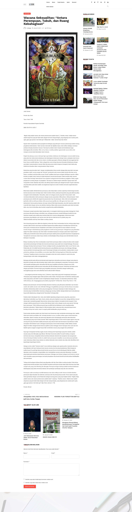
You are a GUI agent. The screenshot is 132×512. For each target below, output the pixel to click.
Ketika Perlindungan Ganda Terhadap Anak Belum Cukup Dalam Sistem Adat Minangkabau (100, 67)
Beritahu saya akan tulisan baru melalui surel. (37, 482)
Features (27, 13)
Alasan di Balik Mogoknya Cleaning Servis (88, 30)
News (53, 2)
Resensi (74, 2)
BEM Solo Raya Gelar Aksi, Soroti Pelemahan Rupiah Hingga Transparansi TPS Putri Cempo (100, 100)
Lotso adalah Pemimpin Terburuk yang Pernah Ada (100, 83)
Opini (68, 2)
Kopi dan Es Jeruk (102, 27)
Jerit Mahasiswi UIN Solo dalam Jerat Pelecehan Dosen (31, 437)
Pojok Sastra (61, 2)
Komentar (26, 461)
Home (48, 2)
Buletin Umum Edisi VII (50, 437)
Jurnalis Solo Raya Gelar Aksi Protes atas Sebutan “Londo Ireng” (100, 75)
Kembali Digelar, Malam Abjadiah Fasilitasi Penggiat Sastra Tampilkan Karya (100, 91)
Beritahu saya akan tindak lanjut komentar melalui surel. (39, 479)
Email (53, 453)
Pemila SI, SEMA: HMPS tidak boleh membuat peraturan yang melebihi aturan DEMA (102, 49)
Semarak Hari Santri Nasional (88, 47)
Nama (25, 453)
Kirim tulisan (49, 6)
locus (29, 28)
